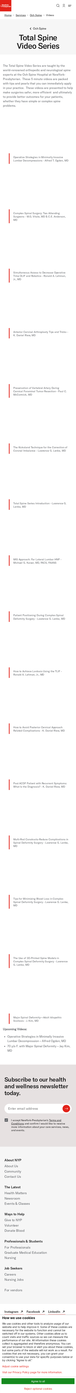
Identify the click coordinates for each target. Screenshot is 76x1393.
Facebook (36, 1312)
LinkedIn (56, 1312)
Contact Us (12, 1176)
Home (8, 15)
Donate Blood (14, 1230)
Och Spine (36, 15)
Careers (10, 1274)
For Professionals (17, 1247)
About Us (11, 1166)
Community (12, 1171)
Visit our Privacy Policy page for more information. (32, 1372)
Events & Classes (17, 1203)
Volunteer (11, 1225)
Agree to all (38, 1381)
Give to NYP (13, 1220)
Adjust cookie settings (15, 1366)
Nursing (10, 1258)
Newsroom (12, 1198)
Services (21, 15)
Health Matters (15, 1193)
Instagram (14, 1312)
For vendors (13, 1290)
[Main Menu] (70, 5)
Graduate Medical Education (25, 1252)
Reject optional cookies (38, 1388)
